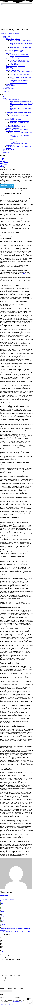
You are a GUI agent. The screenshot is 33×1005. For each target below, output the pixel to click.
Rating (2, 975)
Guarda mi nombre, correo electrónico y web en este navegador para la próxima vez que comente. (14, 987)
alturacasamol (4, 895)
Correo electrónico (5, 980)
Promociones (6, 90)
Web (1, 983)
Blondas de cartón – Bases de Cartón (19, 54)
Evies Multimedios (17, 1001)
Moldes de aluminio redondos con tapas (20, 46)
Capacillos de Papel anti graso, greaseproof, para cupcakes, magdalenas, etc (18, 69)
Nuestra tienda (6, 36)
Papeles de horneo (14, 64)
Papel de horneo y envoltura (13, 58)
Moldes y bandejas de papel (13, 39)
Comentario (3, 962)
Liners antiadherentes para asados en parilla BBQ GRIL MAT (15, 66)
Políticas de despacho (8, 88)
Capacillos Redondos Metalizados (18, 83)
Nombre (2, 978)
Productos (5, 37)
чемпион (25, 273)
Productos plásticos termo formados (15, 50)
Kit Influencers (10, 84)
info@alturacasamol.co (8, 899)
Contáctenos (6, 91)
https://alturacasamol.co (8, 901)
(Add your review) (4, 951)
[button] (16, 94)
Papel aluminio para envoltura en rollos (19, 60)
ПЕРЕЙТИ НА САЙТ (7, 186)
